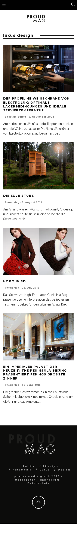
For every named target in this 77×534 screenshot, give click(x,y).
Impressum (49, 479)
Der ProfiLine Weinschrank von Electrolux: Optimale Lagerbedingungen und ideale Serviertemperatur (36, 104)
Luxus (45, 469)
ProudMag (12, 202)
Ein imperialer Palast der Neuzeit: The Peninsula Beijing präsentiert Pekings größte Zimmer (35, 372)
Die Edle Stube (18, 196)
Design (64, 469)
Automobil (22, 469)
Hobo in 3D (14, 281)
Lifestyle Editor (15, 116)
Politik (29, 466)
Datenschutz (38, 483)
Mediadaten (25, 479)
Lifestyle (51, 466)
